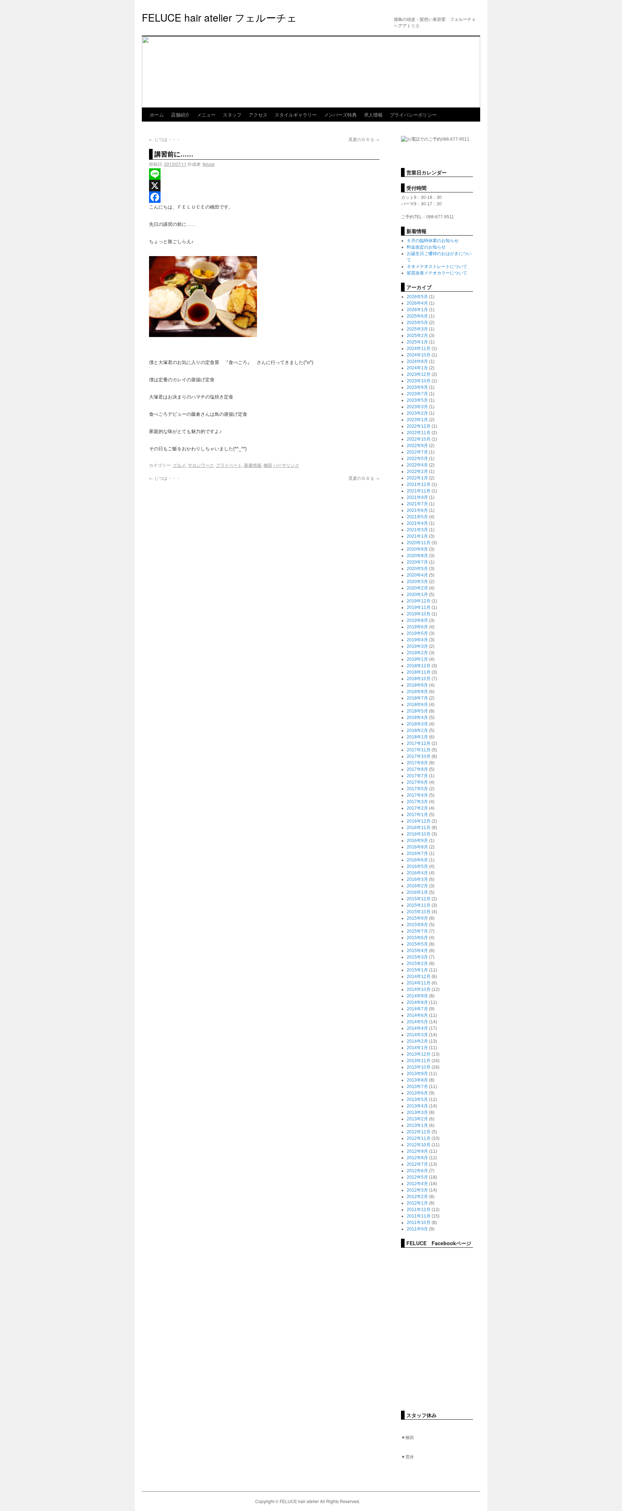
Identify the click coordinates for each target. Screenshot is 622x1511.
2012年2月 (417, 1196)
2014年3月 (417, 1034)
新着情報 (252, 465)
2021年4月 (417, 523)
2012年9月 (417, 1151)
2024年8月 (417, 361)
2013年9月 (417, 1073)
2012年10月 (419, 1144)
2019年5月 (417, 633)
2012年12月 (419, 1131)
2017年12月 (419, 743)
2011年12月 (419, 1209)
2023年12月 (419, 374)
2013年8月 (417, 1080)
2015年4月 (417, 950)
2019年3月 (417, 646)
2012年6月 (417, 1170)
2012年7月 (417, 1164)
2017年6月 (417, 782)
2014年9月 (417, 995)
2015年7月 (417, 931)
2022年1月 (417, 478)
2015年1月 (417, 970)
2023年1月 (417, 419)
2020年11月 (419, 542)
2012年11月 (419, 1138)
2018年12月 (419, 665)
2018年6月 (417, 704)
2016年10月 (419, 834)
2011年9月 (417, 1229)
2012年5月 (417, 1177)
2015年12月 (419, 898)
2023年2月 (417, 413)
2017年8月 (417, 769)
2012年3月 (417, 1190)
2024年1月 (417, 367)
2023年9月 (417, 387)
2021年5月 (417, 516)
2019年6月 (417, 626)
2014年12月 (419, 976)
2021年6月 (417, 510)
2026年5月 (417, 296)
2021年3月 (417, 529)
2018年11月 (419, 672)
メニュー (206, 114)
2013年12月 (419, 1054)
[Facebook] (264, 197)
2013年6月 (417, 1093)
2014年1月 (417, 1047)
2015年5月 (417, 944)
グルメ (179, 465)
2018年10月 (419, 678)
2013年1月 (417, 1125)
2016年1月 (417, 892)
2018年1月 (417, 736)
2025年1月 (417, 342)
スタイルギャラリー (296, 114)
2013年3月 (417, 1112)
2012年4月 (417, 1183)
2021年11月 (419, 490)
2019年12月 (419, 601)
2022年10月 (419, 439)
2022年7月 (417, 452)
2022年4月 (417, 465)
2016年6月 (417, 860)
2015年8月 (417, 924)
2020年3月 (417, 581)
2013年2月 (417, 1118)
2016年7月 (417, 853)
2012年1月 (417, 1203)
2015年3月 (417, 957)
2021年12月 (419, 484)
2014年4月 (417, 1028)
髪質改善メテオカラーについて (437, 273)
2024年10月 (419, 355)
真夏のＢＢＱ (363, 139)
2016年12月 (419, 821)
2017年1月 (417, 814)
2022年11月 (419, 432)
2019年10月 (419, 613)
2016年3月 (417, 879)
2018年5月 (417, 711)
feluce (209, 164)
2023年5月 (417, 400)
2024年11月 (419, 348)
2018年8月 (417, 691)
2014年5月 (417, 1021)
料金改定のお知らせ (426, 247)
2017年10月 (419, 756)
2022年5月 (417, 458)
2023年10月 (419, 380)
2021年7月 (417, 503)
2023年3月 (417, 406)
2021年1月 (417, 536)
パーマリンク (286, 465)
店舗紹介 (180, 114)
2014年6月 (417, 1015)
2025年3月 (417, 329)
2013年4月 (417, 1106)
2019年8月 (417, 620)
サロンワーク (201, 465)
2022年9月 (417, 445)
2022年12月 (419, 426)
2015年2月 (417, 963)
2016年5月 (417, 866)
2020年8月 (417, 555)
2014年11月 (419, 983)
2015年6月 (417, 937)
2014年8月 (417, 1002)
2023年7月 (417, 393)
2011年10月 (419, 1222)
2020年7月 (417, 562)
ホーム (157, 114)
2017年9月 (417, 762)
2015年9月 (417, 918)
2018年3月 (417, 724)
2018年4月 (417, 717)
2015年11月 (419, 905)
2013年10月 (419, 1067)
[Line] (264, 174)
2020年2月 (417, 588)
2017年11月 (419, 749)
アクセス (258, 114)
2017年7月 (417, 775)
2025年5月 (417, 322)
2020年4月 (417, 575)
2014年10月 (419, 989)
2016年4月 (417, 872)
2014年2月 (417, 1041)
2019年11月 (419, 607)
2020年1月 (417, 594)
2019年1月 (417, 659)
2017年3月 (417, 801)
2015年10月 (419, 911)
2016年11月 (419, 827)
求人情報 (373, 114)
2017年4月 (417, 795)
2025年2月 (417, 335)
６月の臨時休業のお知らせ (433, 240)
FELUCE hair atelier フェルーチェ (219, 17)
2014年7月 (417, 1008)
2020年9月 (417, 549)
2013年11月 (419, 1060)
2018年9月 (417, 685)
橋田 (267, 465)
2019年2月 (417, 652)
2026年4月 (417, 303)
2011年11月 (419, 1216)
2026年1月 (417, 309)
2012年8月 (417, 1157)
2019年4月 (417, 639)
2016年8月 (417, 847)
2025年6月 (417, 316)
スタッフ (232, 114)
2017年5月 (417, 788)
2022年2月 (417, 471)
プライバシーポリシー (413, 114)
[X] (264, 185)
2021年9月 (417, 497)
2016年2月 (417, 885)
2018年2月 (417, 730)
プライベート (229, 465)
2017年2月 (417, 808)
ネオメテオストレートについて (437, 266)
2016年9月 (417, 840)
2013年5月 (417, 1099)
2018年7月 (417, 698)
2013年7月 (417, 1086)
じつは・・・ (164, 139)
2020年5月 (417, 568)
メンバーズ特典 (340, 114)
